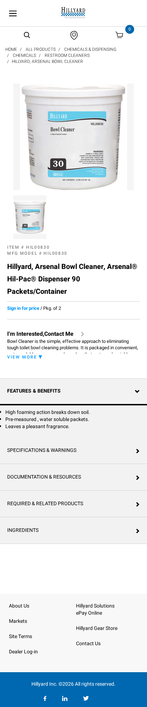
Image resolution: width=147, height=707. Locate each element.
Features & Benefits (34, 391)
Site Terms (20, 636)
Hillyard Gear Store (96, 628)
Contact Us (88, 643)
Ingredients (23, 530)
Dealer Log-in (23, 651)
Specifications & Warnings (41, 450)
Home (11, 49)
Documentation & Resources (44, 477)
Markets (18, 621)
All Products (41, 49)
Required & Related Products (45, 503)
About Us (19, 606)
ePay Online (89, 613)
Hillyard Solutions (95, 606)
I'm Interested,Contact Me (40, 334)
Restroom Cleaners (67, 55)
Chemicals (24, 55)
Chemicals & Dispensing (90, 49)
